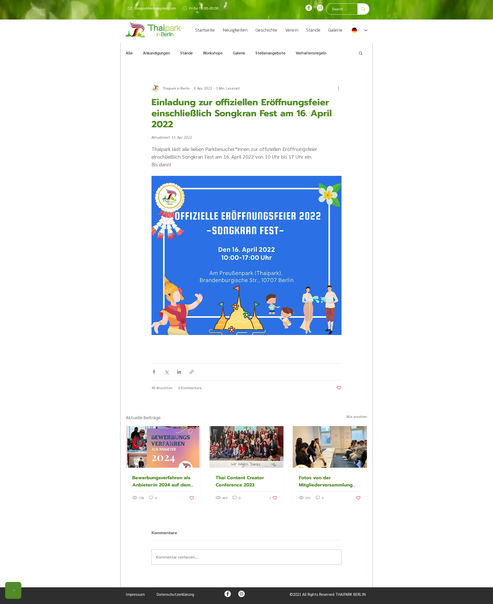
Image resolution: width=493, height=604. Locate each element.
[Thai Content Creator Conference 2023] (247, 447)
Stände (186, 52)
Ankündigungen (156, 52)
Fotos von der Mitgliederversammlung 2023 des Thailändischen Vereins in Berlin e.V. (327, 481)
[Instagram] (320, 8)
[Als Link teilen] (191, 371)
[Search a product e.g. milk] (363, 9)
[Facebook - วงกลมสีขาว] (309, 8)
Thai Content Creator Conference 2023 (240, 481)
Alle (129, 52)
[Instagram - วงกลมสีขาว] (241, 594)
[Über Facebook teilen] (153, 371)
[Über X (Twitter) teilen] (166, 371)
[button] (360, 53)
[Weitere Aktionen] (338, 88)
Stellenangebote (270, 52)
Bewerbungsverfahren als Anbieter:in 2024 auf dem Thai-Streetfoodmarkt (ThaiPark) (161, 481)
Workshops (213, 52)
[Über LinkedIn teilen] (179, 371)
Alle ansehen (356, 416)
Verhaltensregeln (311, 52)
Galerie (239, 52)
